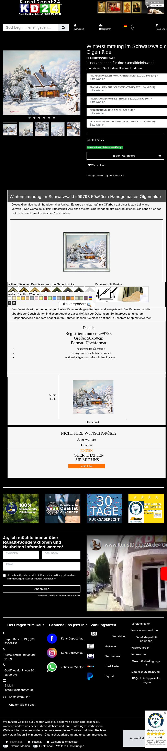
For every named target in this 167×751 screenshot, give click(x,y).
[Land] (125, 25)
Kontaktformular (19, 697)
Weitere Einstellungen (70, 746)
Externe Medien (20, 746)
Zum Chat (86, 466)
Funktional (46, 746)
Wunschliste (98, 165)
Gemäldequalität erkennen (146, 639)
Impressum (138, 654)
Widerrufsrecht (140, 647)
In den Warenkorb (123, 155)
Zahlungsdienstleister (64, 741)
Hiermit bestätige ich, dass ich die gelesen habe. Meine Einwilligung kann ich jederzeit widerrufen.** (42, 577)
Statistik (37, 741)
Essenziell (16, 741)
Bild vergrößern (74, 304)
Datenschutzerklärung (145, 671)
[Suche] (63, 27)
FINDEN (86, 450)
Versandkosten (141, 623)
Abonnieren (41, 588)
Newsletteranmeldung (145, 630)
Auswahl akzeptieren (143, 738)
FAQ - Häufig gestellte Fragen (146, 680)
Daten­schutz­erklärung (58, 734)
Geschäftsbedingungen (146, 663)
